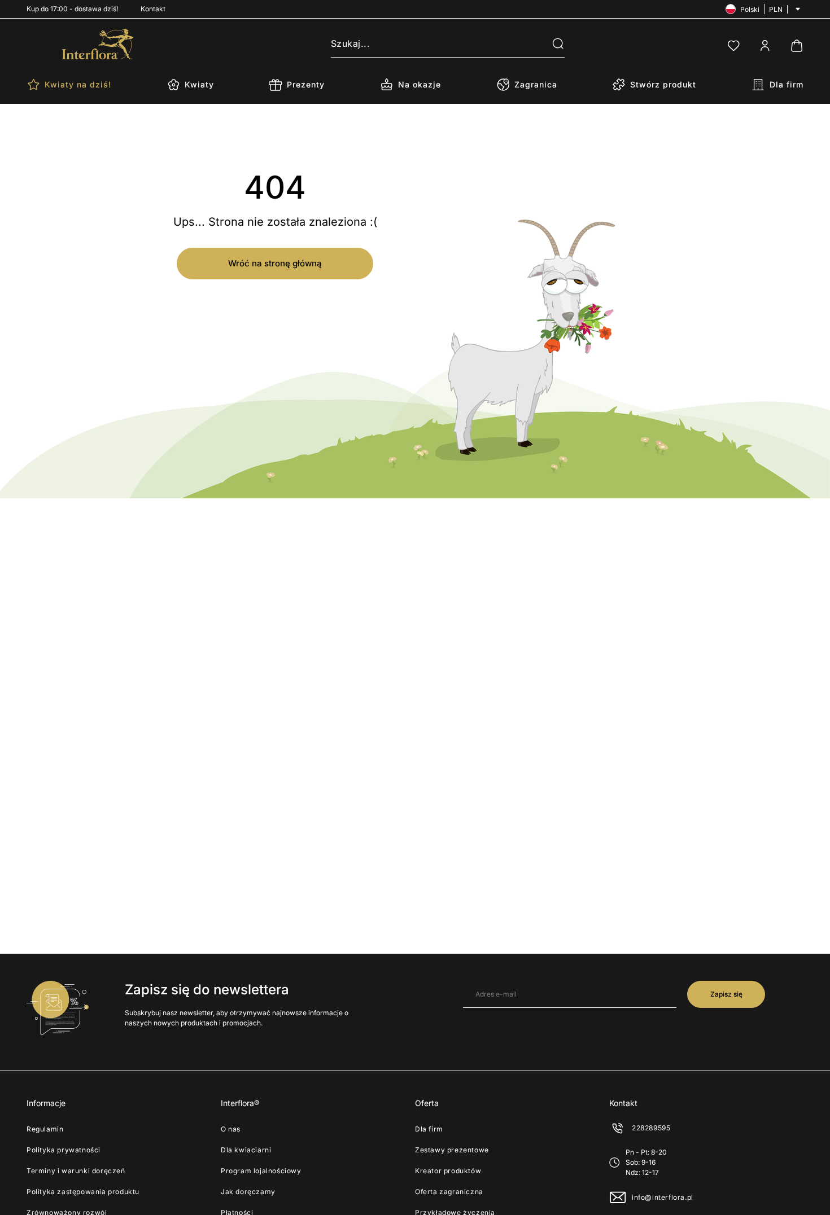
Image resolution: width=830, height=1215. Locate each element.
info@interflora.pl (662, 1197)
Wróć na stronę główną (275, 263)
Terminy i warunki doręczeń (76, 1170)
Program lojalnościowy (261, 1170)
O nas (231, 1129)
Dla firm (429, 1129)
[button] (551, 44)
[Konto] (765, 46)
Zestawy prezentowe (452, 1150)
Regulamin (45, 1129)
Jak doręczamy (248, 1191)
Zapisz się (726, 994)
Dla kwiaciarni (246, 1150)
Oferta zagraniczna (449, 1191)
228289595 (651, 1128)
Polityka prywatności (64, 1150)
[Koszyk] (796, 46)
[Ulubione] (733, 46)
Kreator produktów (448, 1170)
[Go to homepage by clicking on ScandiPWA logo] (98, 44)
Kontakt (153, 9)
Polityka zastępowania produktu (83, 1191)
